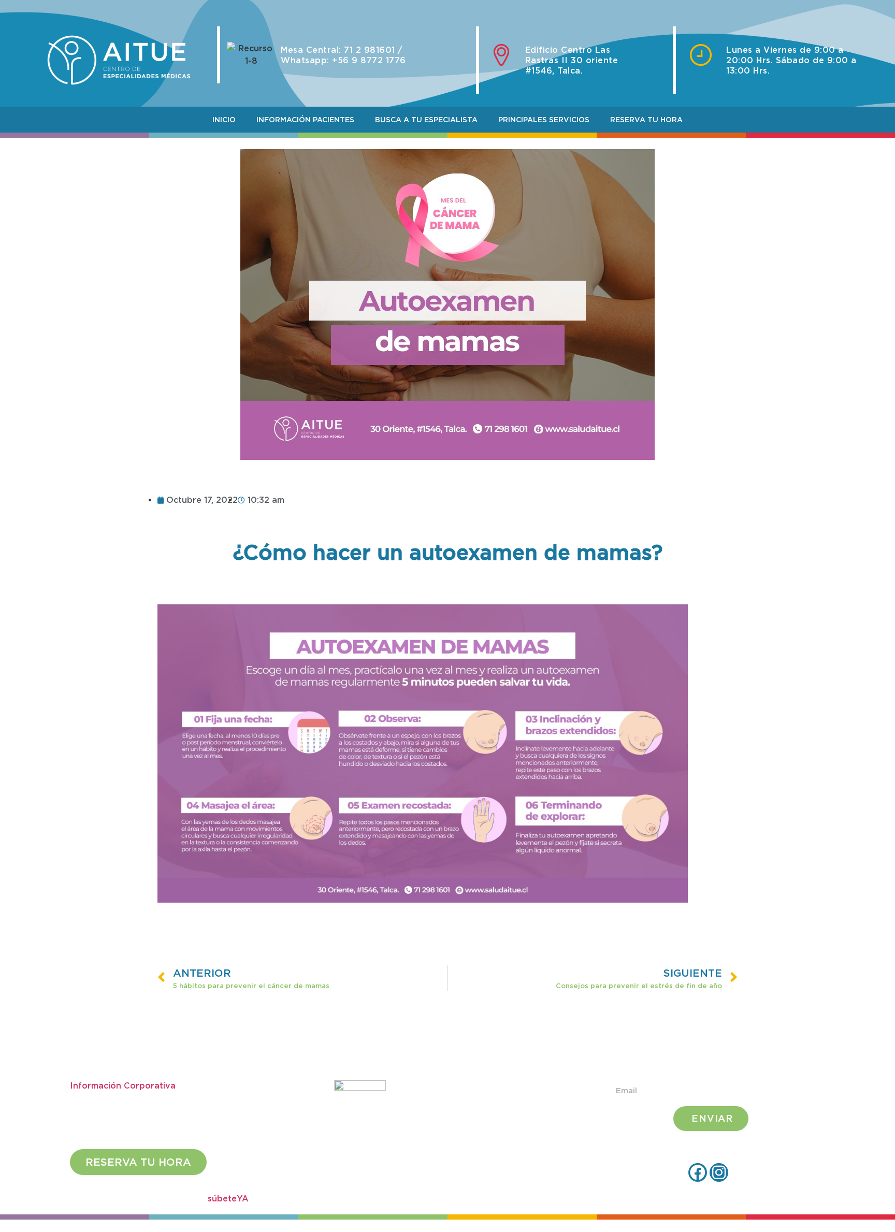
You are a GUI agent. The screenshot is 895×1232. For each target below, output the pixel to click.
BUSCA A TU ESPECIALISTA (426, 119)
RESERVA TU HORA (646, 119)
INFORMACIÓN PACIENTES (305, 119)
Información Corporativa (123, 1085)
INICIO (224, 119)
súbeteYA (228, 1198)
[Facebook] (697, 1172)
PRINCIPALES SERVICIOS (543, 119)
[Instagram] (719, 1172)
